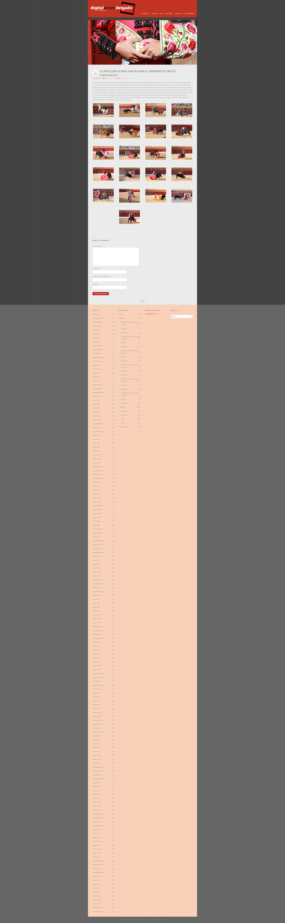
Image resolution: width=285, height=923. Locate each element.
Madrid (153, 314)
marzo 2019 (97, 572)
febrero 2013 (97, 853)
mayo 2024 (96, 373)
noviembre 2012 (98, 865)
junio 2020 (96, 517)
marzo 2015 (97, 755)
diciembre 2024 (98, 349)
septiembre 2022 (98, 431)
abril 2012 (96, 892)
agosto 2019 (97, 556)
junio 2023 (96, 404)
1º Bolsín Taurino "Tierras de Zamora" (130, 323)
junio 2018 (96, 603)
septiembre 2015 (98, 732)
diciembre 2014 (98, 767)
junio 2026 (96, 314)
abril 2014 (96, 798)
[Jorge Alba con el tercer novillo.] (129, 181)
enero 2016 (96, 716)
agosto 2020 (97, 513)
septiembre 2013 (98, 825)
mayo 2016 (96, 701)
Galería (155, 13)
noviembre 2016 (98, 677)
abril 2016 (96, 704)
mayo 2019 (96, 564)
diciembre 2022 (98, 424)
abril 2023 (96, 412)
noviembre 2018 (98, 583)
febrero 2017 (97, 665)
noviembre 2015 (98, 724)
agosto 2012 (97, 876)
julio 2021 (96, 486)
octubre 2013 (97, 822)
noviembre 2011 (98, 911)
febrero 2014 (97, 806)
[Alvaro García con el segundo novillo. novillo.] (103, 181)
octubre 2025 (97, 322)
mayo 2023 (96, 408)
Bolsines (169, 13)
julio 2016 (96, 693)
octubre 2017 (97, 634)
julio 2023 (96, 400)
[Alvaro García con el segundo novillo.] (103, 160)
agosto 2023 (97, 396)
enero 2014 (96, 810)
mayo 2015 (96, 747)
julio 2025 (96, 330)
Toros (104, 78)
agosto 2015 (97, 736)
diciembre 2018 (98, 580)
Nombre (95, 269)
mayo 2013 (96, 841)
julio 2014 (96, 786)
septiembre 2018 (98, 591)
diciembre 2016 (98, 673)
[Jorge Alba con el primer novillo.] (103, 138)
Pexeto (163, 919)
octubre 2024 (97, 353)
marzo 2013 (97, 849)
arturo (118, 78)
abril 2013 (96, 845)
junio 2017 (96, 650)
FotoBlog (145, 13)
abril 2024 (96, 377)
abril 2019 (96, 568)
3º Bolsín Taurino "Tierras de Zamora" (130, 352)
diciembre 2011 (98, 907)
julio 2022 (96, 439)
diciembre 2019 (98, 541)
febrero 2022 (97, 459)
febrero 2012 (97, 900)
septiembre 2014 (98, 779)
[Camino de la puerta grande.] (171, 211)
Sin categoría (123, 427)
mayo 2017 (96, 654)
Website (95, 284)
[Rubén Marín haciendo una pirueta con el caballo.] (103, 117)
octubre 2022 (97, 427)
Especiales (124, 411)
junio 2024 (96, 369)
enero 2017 (96, 669)
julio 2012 (96, 880)
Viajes (123, 423)
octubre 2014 (97, 775)
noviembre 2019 (98, 544)
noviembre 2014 (98, 771)
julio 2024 (96, 365)
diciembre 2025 (98, 318)
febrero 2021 (97, 498)
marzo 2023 (97, 416)
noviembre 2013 (98, 818)
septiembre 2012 (98, 872)
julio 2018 (96, 599)
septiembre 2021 (98, 478)
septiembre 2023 (98, 392)
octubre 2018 (97, 587)
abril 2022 (96, 451)
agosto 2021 (97, 482)
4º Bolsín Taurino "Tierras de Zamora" (130, 366)
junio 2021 (96, 490)
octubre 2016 (97, 681)
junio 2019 (96, 560)
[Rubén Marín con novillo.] (129, 117)
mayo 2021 (96, 494)
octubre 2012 (97, 868)
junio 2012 (96, 884)
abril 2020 (96, 525)
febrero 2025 (97, 346)
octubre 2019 (97, 548)
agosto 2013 (97, 829)
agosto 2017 (97, 642)
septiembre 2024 (98, 357)
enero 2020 (96, 537)
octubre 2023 (97, 388)
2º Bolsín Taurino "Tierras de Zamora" (130, 338)
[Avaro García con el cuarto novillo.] (156, 202)
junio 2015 (96, 744)
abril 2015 (96, 751)
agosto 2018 (97, 595)
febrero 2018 (97, 619)
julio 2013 (96, 833)
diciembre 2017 (98, 626)
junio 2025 (96, 334)
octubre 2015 (97, 728)
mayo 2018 (96, 607)
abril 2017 (96, 658)
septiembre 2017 (98, 638)
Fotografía (147, 314)
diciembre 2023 (98, 385)
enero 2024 (96, 381)
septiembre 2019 (98, 552)
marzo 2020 (97, 529)
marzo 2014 (97, 802)
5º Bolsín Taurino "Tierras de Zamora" (130, 380)
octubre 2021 (97, 474)
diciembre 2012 (98, 861)
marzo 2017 (97, 662)
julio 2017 (96, 646)
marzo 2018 (97, 615)
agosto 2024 (97, 361)
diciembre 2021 (98, 467)
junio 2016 (96, 697)
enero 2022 (96, 463)
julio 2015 (96, 740)
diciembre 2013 (98, 814)
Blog (162, 13)
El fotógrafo (188, 13)
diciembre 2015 (98, 720)
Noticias (123, 328)
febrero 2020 (97, 533)
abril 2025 (96, 342)
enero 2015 (96, 763)
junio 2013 (96, 837)
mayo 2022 (96, 447)
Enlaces (178, 13)
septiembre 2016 (98, 685)
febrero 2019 (97, 576)
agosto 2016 (97, 689)
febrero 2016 (97, 712)
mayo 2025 (96, 338)
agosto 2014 (97, 783)
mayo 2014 (96, 794)
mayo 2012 (96, 888)
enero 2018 (96, 623)
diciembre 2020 (98, 506)
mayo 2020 (96, 521)
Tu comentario (97, 246)
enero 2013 (96, 857)
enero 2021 (96, 502)
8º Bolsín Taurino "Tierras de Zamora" (130, 394)
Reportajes (124, 332)
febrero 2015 (97, 759)
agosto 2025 (97, 326)
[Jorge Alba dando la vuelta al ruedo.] (129, 202)
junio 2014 (96, 790)
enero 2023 (96, 420)
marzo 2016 (97, 708)
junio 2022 (96, 443)
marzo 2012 (97, 896)
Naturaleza (124, 415)
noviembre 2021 (98, 470)
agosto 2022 (97, 435)
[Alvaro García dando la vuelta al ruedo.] (145, 211)
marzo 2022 (97, 455)
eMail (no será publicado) (101, 276)
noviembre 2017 (98, 630)
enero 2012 (96, 904)
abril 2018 (96, 611)
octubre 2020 (97, 509)
